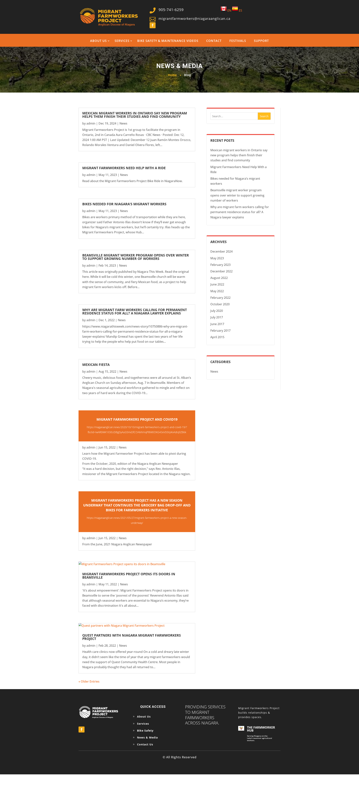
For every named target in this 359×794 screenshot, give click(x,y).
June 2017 (217, 324)
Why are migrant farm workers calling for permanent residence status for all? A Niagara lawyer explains (134, 311)
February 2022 (220, 298)
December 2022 (221, 271)
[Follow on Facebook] (153, 25)
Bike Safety (145, 730)
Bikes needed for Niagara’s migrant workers (124, 204)
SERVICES (122, 41)
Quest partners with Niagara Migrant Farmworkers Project (131, 637)
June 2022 (217, 284)
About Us (144, 716)
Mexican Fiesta (96, 364)
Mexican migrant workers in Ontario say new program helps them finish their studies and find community (134, 115)
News (123, 123)
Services (143, 723)
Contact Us (145, 744)
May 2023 (217, 258)
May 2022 (217, 291)
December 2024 (221, 251)
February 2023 (220, 265)
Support (261, 41)
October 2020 (220, 304)
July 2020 (216, 311)
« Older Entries (89, 681)
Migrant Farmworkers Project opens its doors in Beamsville (128, 576)
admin (90, 123)
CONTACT (214, 41)
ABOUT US (98, 41)
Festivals (237, 41)
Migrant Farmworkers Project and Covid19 (136, 419)
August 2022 (219, 278)
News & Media (147, 737)
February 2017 (220, 330)
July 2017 (216, 317)
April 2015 (217, 337)
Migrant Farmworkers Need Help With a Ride (124, 168)
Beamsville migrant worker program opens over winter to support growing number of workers (135, 257)
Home (172, 75)
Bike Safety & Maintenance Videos (167, 41)
